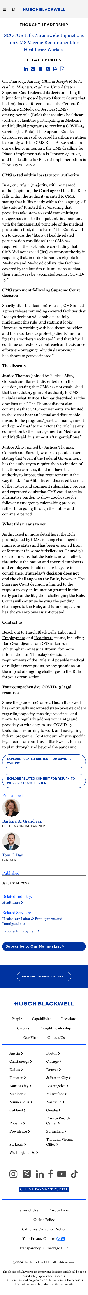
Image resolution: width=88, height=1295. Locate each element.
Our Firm (30, 1037)
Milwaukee (55, 1093)
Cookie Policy (44, 1219)
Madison (16, 1093)
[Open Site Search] (13, 9)
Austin (15, 1053)
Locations (68, 1018)
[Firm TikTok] (74, 1176)
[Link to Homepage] (44, 9)
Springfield (55, 1131)
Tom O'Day (12, 855)
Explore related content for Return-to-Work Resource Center (41, 781)
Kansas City (19, 1085)
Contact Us (56, 1037)
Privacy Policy (59, 1210)
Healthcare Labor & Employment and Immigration (32, 921)
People (17, 1018)
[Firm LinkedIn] (42, 1176)
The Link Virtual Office (59, 1142)
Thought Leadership (44, 25)
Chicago (53, 1061)
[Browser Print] (55, 69)
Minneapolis (19, 1101)
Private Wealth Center (58, 1121)
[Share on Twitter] (47, 69)
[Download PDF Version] (62, 69)
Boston (52, 1053)
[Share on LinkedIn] (26, 69)
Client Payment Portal (44, 1189)
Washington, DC (22, 1152)
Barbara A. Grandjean (22, 821)
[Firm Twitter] (28, 1176)
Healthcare (11, 902)
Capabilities (41, 1018)
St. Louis (16, 1144)
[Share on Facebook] (40, 69)
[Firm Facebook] (52, 1176)
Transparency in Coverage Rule (44, 1247)
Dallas (15, 1069)
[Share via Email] (33, 69)
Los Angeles (56, 1085)
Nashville (54, 1101)
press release (16, 311)
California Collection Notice (44, 1229)
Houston (16, 1077)
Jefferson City (57, 1077)
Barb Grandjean (16, 643)
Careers (23, 1028)
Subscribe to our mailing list (42, 976)
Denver (52, 1069)
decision (58, 92)
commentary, (33, 148)
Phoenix (16, 1123)
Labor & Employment (20, 931)
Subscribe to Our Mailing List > (35, 946)
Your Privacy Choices (39, 1238)
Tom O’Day (42, 643)
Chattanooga (19, 1061)
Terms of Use (28, 1210)
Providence (18, 1131)
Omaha (52, 1110)
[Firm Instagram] (15, 1176)
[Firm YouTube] (63, 1176)
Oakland (16, 1110)
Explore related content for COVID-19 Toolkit (39, 761)
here (55, 534)
